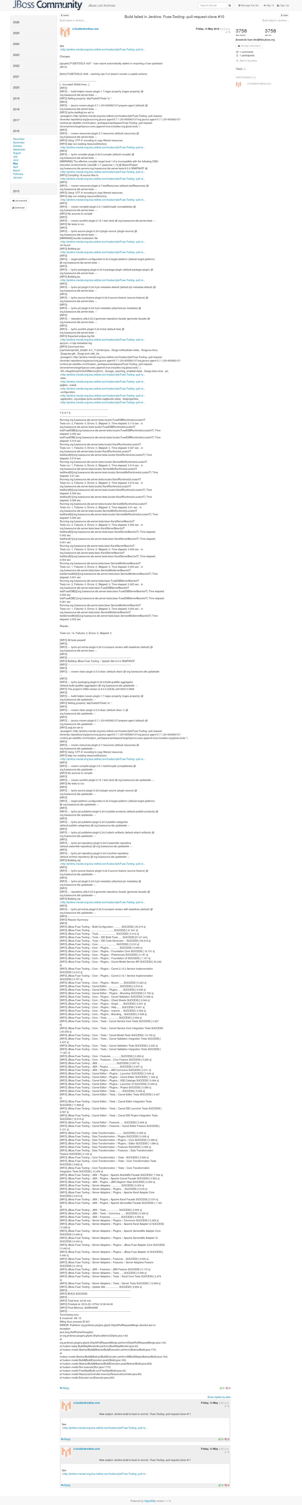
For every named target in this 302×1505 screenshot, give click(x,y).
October (17, 146)
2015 (16, 191)
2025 (16, 33)
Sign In (270, 5)
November (19, 142)
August (17, 153)
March (16, 170)
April (15, 167)
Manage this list (249, 5)
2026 (16, 22)
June (16, 160)
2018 (16, 109)
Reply (65, 1388)
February (18, 174)
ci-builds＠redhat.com (85, 28)
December (19, 139)
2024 (16, 44)
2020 (16, 87)
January (17, 177)
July (15, 156)
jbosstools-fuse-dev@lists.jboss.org (255, 39)
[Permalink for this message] (229, 32)
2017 (16, 120)
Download (19, 207)
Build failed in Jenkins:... (73, 20)
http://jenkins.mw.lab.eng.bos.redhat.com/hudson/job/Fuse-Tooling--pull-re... (103, 49)
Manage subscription (250, 45)
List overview (20, 200)
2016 (16, 131)
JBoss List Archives (101, 5)
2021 (16, 76)
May (15, 163)
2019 (16, 98)
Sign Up (284, 5)
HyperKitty (150, 1501)
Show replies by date (219, 1397)
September (19, 149)
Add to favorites (248, 60)
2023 (16, 55)
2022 (16, 65)
